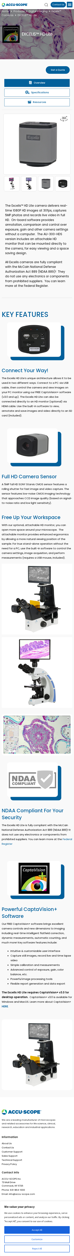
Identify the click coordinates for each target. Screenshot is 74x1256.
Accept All (37, 1229)
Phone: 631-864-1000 (13, 1190)
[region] (37, 1228)
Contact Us (8, 1147)
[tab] (37, 83)
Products (18, 11)
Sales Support (9, 1156)
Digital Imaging (38, 11)
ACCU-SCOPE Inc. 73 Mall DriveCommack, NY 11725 (12, 1182)
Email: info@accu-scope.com (18, 1194)
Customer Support (12, 1151)
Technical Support (12, 1160)
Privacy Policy (9, 1164)
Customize (37, 1239)
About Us (7, 1143)
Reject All (37, 1248)
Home (5, 11)
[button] (69, 4)
